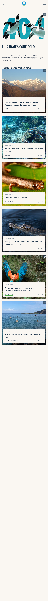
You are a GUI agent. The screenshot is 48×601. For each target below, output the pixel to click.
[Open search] (3, 3)
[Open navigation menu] (44, 3)
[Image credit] (44, 14)
